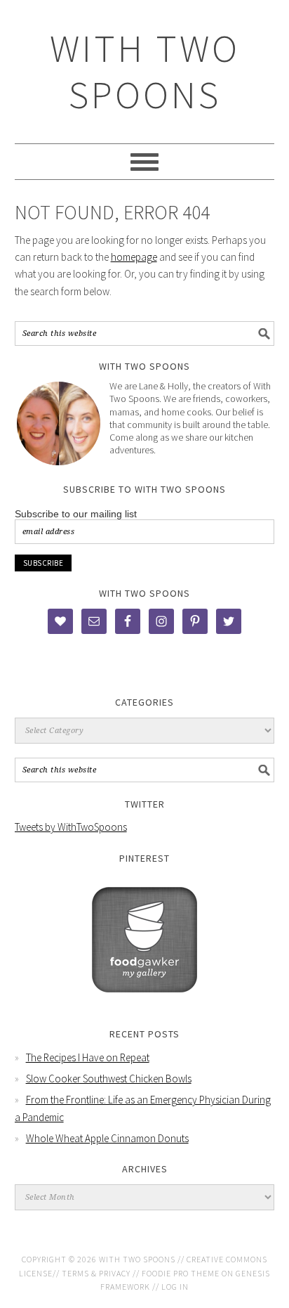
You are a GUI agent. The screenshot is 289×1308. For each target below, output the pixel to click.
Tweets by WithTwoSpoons (71, 827)
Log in (175, 1286)
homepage (134, 257)
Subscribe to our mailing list (76, 513)
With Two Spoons (145, 71)
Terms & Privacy (96, 1273)
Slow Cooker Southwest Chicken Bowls (108, 1078)
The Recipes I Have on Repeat (87, 1057)
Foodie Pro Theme (181, 1273)
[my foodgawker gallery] (144, 1002)
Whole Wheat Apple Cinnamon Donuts (107, 1138)
